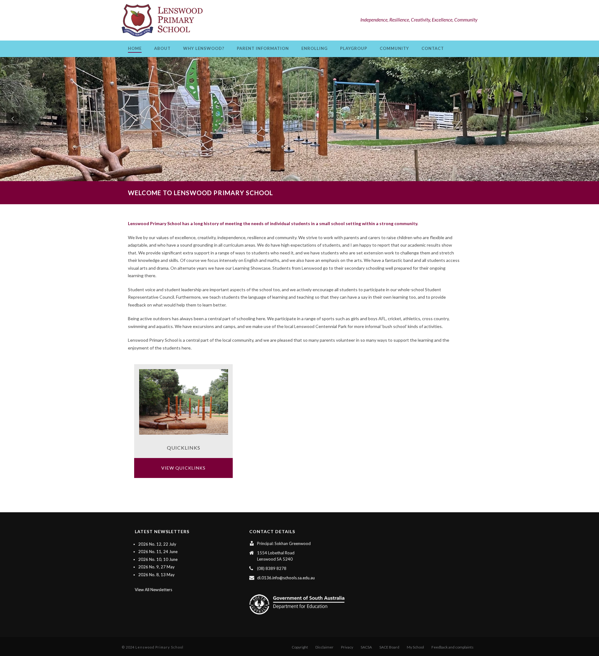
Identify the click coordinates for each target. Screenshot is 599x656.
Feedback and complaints (452, 647)
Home (135, 48)
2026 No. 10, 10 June (158, 559)
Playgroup (353, 48)
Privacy (347, 647)
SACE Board (389, 647)
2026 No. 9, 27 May (156, 566)
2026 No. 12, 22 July (157, 544)
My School (415, 647)
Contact (432, 48)
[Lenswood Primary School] (163, 20)
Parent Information (263, 48)
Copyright (300, 647)
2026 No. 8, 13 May (156, 574)
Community (394, 48)
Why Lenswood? (203, 48)
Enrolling (314, 48)
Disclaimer (324, 647)
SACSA (366, 647)
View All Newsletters (153, 589)
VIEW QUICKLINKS (183, 467)
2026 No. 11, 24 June (158, 551)
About (162, 48)
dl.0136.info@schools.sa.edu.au (286, 577)
